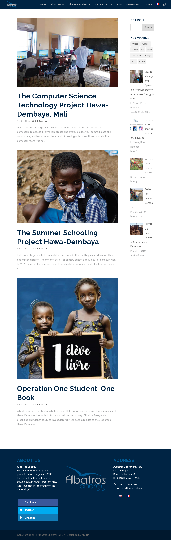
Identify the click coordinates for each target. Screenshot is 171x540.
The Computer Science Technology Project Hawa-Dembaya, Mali (63, 105)
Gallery (148, 4)
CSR (119, 4)
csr (142, 50)
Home (43, 4)
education (136, 55)
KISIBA (85, 535)
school (142, 61)
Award (135, 50)
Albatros (145, 44)
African (135, 44)
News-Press (133, 4)
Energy (148, 55)
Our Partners (102, 4)
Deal (149, 50)
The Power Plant (78, 4)
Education (42, 121)
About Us (56, 4)
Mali (134, 61)
